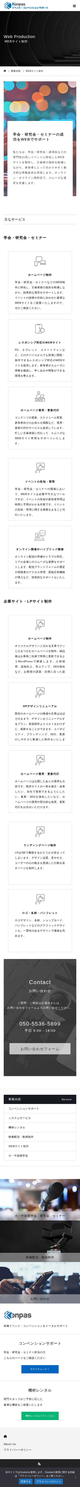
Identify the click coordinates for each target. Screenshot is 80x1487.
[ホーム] (5, 71)
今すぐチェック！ (40, 1369)
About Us (10, 1444)
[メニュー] (74, 5)
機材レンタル (17, 1127)
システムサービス (20, 1117)
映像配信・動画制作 (21, 1136)
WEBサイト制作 (19, 1146)
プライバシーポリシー (18, 1449)
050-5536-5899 (40, 1024)
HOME (5, 1436)
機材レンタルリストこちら (40, 1416)
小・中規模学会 (18, 1155)
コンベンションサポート (24, 1108)
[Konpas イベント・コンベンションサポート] (26, 5)
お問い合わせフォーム (40, 1049)
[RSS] (39, 1464)
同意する (26, 1481)
